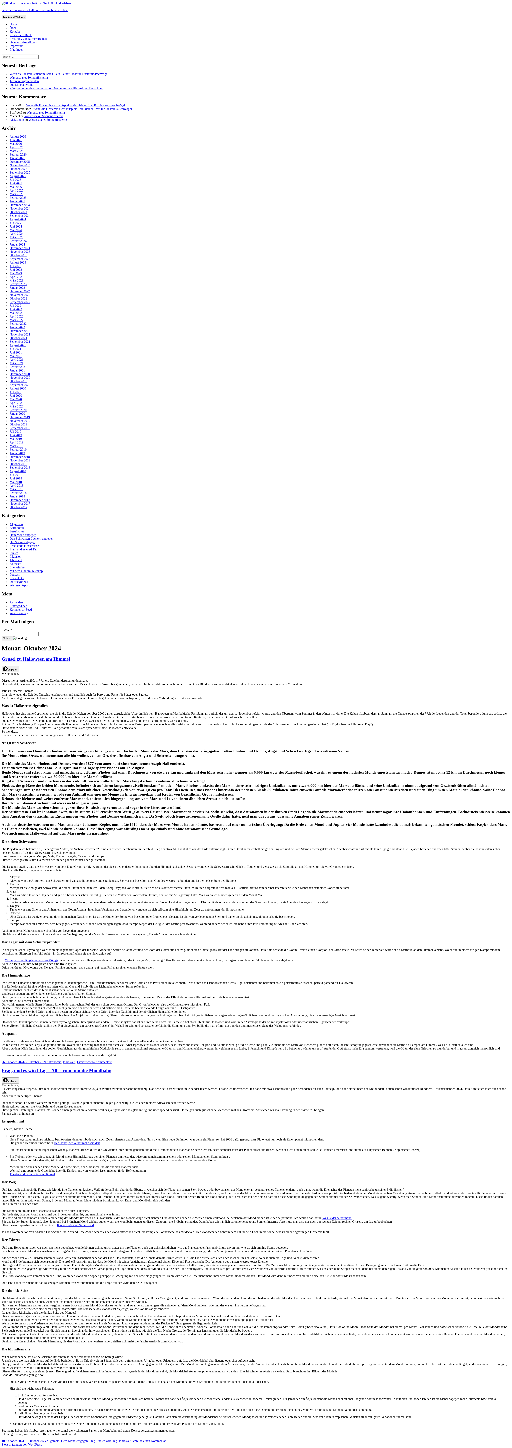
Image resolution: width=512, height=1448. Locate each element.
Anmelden (16, 602)
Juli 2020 (15, 392)
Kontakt (15, 31)
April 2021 (16, 359)
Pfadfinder (16, 49)
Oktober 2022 (18, 298)
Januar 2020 (17, 413)
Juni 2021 (16, 352)
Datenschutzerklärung (23, 42)
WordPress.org (19, 613)
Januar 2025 (17, 201)
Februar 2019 (18, 449)
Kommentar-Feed (21, 609)
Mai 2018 (16, 482)
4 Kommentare (102, 1062)
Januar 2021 (17, 370)
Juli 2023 (15, 266)
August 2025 (18, 176)
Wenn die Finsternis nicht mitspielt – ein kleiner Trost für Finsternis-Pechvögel (59, 74)
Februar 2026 (18, 154)
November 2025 (20, 165)
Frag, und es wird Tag (23, 549)
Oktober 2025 (18, 169)
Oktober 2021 (18, 338)
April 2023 (16, 277)
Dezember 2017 (20, 500)
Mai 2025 (16, 187)
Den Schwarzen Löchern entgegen (31, 538)
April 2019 (16, 442)
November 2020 (20, 377)
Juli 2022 (15, 305)
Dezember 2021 (20, 331)
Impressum (16, 46)
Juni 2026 (16, 140)
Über (13, 28)
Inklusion (15, 556)
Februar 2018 (18, 492)
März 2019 (16, 446)
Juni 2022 (16, 309)
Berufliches (17, 531)
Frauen (14, 553)
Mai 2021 (16, 356)
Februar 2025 (18, 197)
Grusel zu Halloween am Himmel (36, 659)
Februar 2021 (18, 366)
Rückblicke (17, 578)
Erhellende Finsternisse (24, 545)
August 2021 (18, 345)
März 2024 (16, 237)
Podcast (14, 574)
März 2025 (16, 194)
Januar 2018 (17, 496)
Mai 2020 (16, 399)
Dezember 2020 (20, 374)
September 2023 (20, 259)
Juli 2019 (15, 431)
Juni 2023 (16, 269)
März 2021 (16, 363)
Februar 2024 (18, 241)
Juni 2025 (16, 183)
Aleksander (17, 119)
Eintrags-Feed (18, 606)
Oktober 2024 (18, 212)
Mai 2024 (16, 230)
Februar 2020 (18, 410)
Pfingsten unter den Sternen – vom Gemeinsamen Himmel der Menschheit (56, 88)
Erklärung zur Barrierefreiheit (28, 38)
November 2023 (20, 251)
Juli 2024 (15, 223)
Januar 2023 (17, 287)
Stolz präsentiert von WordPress (22, 1444)
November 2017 (20, 503)
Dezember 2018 (20, 456)
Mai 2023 (16, 273)
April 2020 (16, 402)
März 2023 (16, 280)
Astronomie (17, 527)
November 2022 (20, 295)
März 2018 (16, 489)
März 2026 (16, 151)
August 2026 (18, 136)
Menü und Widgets (14, 17)
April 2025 (16, 190)
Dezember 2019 (20, 417)
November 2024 (20, 208)
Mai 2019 (16, 438)
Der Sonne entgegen (22, 542)
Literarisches (18, 567)
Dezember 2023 (20, 248)
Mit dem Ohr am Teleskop (26, 571)
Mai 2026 (16, 143)
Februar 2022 (18, 323)
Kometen (15, 563)
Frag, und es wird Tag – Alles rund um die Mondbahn (56, 1070)
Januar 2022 (17, 327)
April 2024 (16, 233)
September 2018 (20, 467)
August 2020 (18, 388)
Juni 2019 (16, 435)
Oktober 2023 (18, 255)
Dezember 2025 (20, 161)
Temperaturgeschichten (24, 81)
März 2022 (16, 320)
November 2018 (20, 460)
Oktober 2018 (18, 464)
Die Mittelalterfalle (21, 84)
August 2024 (18, 219)
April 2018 (16, 485)
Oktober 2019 (18, 424)
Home (13, 24)
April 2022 (16, 316)
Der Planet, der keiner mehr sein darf (77, 1143)
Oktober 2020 (18, 381)
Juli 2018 (15, 474)
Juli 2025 (15, 179)
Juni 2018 (16, 478)
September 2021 (20, 341)
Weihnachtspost (19, 585)
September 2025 (20, 172)
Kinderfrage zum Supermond (75, 1225)
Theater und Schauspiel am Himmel (32, 1174)
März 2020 (16, 406)
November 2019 (20, 420)
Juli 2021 (15, 349)
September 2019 (20, 428)
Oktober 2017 (18, 507)
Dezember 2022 (20, 291)
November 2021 (20, 334)
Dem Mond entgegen (23, 535)
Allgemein (16, 524)
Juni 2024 (16, 226)
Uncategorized (19, 581)
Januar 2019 (17, 453)
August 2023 (18, 262)
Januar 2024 (17, 244)
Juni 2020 (16, 395)
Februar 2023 (18, 284)
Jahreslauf (16, 560)
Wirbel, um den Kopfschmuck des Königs (31, 960)
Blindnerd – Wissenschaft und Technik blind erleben (35, 10)
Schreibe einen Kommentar (148, 1441)
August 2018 (18, 471)
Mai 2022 (16, 313)
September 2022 (20, 302)
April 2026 (16, 147)
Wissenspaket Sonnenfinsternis (29, 77)
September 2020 (20, 384)
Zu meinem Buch (21, 35)
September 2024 (20, 215)
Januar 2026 (17, 158)
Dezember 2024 (20, 205)
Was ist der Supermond (337, 1218)
